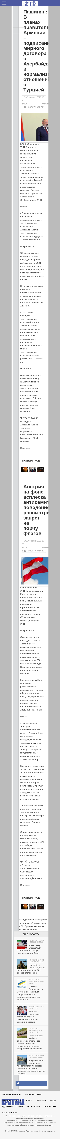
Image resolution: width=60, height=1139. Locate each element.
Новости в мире (35, 107)
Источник (25, 448)
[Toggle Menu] (4, 3)
